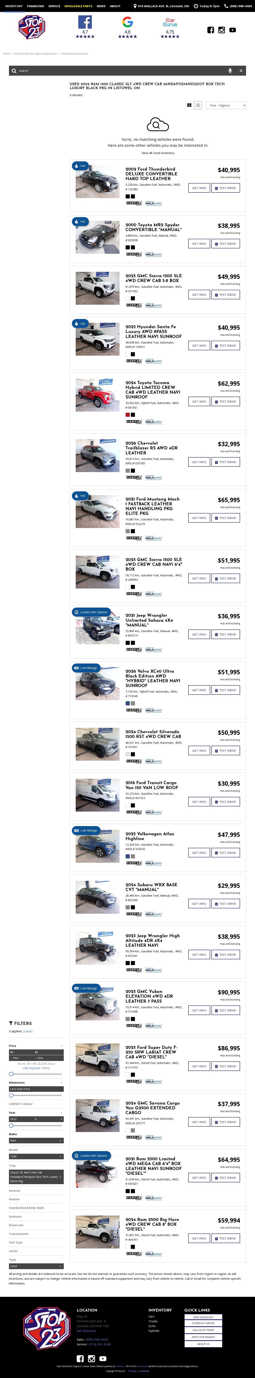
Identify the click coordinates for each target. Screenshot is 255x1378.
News (101, 6)
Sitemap (144, 1371)
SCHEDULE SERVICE (203, 1323)
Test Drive (227, 188)
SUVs (152, 1326)
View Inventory (203, 1317)
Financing (35, 6)
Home (7, 53)
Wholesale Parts (78, 6)
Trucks (153, 1321)
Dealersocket (142, 1366)
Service (54, 6)
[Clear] (27, 1031)
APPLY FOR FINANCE (203, 1337)
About (115, 6)
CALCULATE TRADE (203, 1330)
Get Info (199, 188)
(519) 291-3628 (100, 1344)
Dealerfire (119, 1366)
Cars (151, 1316)
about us (203, 1344)
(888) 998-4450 (97, 1339)
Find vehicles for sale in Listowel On (36, 53)
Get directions (86, 1331)
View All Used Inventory (158, 153)
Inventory (14, 6)
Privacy (133, 1371)
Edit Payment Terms (36, 1068)
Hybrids (153, 1331)
